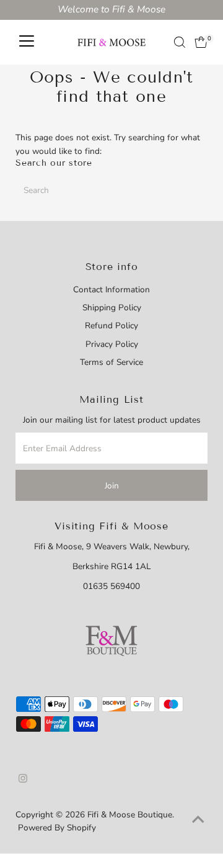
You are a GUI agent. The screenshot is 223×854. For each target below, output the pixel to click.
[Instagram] (22, 780)
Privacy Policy (111, 344)
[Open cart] (201, 42)
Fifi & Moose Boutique (129, 814)
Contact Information (111, 289)
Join (112, 486)
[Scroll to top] (198, 819)
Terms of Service (111, 362)
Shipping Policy (111, 307)
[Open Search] (179, 42)
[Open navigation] (26, 42)
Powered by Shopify (57, 828)
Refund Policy (111, 325)
